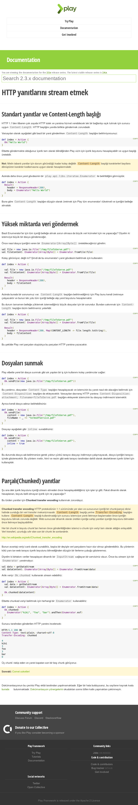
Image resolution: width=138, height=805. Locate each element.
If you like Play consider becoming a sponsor (39, 732)
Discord (38, 718)
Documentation (69, 28)
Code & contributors (102, 764)
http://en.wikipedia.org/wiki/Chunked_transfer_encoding (32, 537)
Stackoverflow (53, 718)
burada (5, 689)
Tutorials (36, 756)
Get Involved (69, 35)
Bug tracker (101, 768)
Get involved (102, 771)
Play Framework (69, 8)
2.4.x (104, 72)
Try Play (69, 21)
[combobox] (69, 78)
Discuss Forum (23, 718)
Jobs (102, 752)
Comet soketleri (21, 671)
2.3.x (48, 72)
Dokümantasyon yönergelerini (46, 689)
